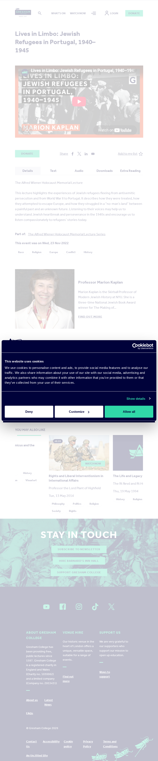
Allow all (129, 411)
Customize (76, 411)
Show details (136, 398)
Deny (29, 411)
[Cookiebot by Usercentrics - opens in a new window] (135, 346)
